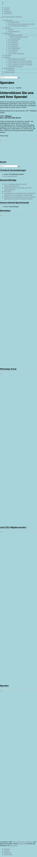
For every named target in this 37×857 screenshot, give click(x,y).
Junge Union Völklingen (16, 53)
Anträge (10, 29)
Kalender (11, 70)
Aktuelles (7, 27)
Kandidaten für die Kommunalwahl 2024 (21, 24)
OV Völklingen (13, 50)
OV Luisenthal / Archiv (20, 37)
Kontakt (6, 9)
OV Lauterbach (13, 44)
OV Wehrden (12, 51)
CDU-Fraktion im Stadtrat (16, 59)
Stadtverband (8, 33)
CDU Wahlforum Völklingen (17, 26)
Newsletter (7, 55)
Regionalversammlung (15, 66)
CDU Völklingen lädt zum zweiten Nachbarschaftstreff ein (15, 185)
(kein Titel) (7, 191)
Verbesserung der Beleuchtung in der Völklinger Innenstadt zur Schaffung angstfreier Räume (19, 198)
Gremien (7, 57)
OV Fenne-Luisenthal (15, 35)
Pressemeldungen (14, 31)
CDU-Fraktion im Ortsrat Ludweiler (20, 63)
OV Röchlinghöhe (14, 48)
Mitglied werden (9, 72)
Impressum (7, 11)
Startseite (11, 88)
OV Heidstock (13, 42)
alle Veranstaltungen (10, 176)
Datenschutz (8, 13)
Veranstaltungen (9, 68)
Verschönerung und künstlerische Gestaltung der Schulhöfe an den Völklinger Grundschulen (19, 194)
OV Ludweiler (13, 46)
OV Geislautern (13, 41)
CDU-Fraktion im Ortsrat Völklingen (20, 64)
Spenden (7, 8)
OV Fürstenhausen (14, 39)
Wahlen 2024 (8, 20)
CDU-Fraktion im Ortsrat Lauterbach (20, 61)
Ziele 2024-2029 (13, 22)
